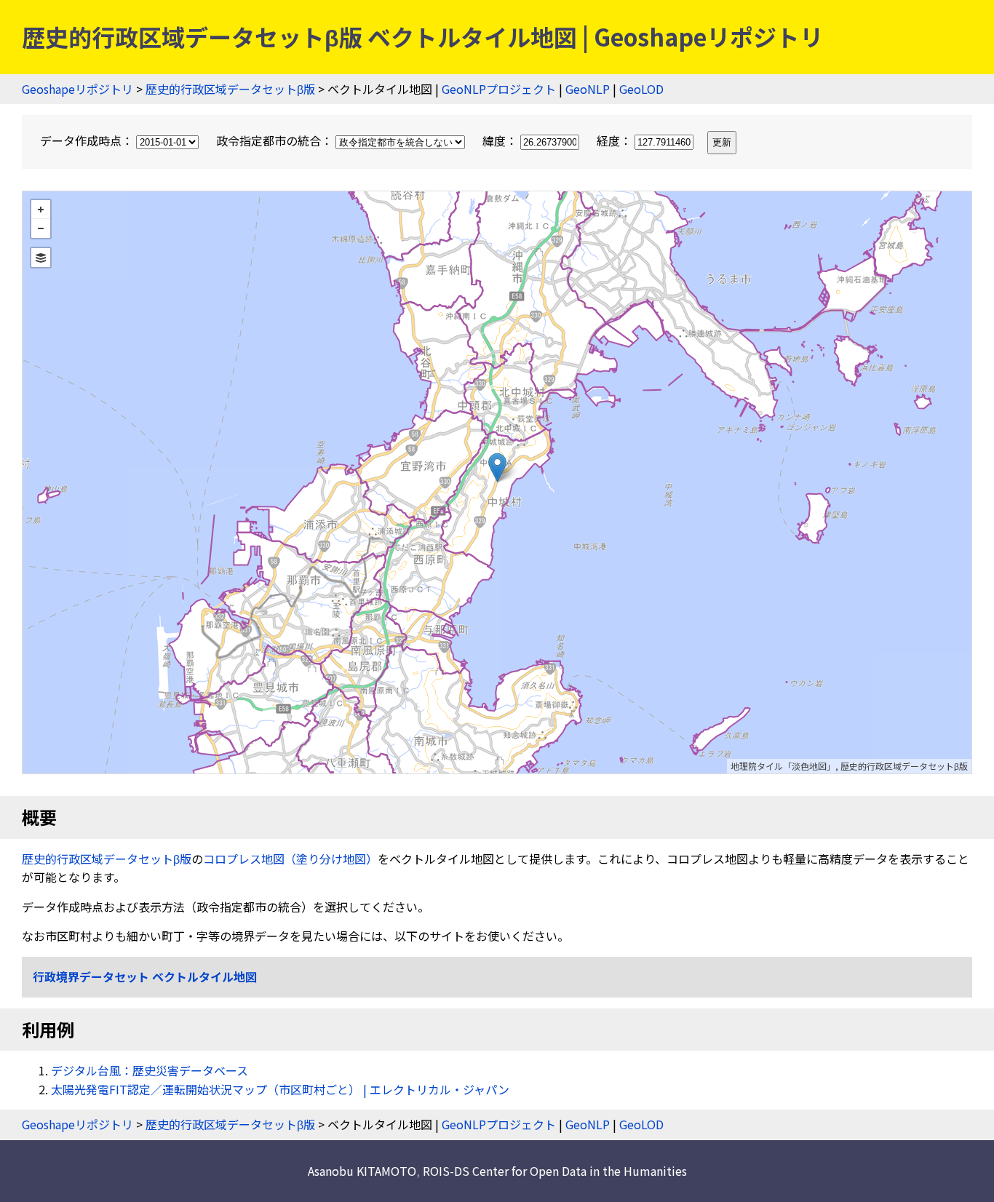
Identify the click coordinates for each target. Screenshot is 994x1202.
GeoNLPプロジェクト (499, 88)
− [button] (40, 228)
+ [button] (40, 209)
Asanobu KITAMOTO (362, 1170)
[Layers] (40, 257)
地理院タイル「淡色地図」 (783, 766)
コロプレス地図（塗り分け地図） (290, 858)
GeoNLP (587, 88)
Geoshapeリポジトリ (77, 88)
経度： (616, 140)
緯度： (501, 140)
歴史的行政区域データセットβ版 (230, 88)
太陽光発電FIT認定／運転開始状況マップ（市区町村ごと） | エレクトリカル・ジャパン (280, 1089)
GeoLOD (641, 88)
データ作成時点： (88, 140)
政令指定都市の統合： (275, 140)
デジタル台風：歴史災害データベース (149, 1070)
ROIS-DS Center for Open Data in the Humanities (555, 1170)
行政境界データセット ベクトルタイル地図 (145, 976)
